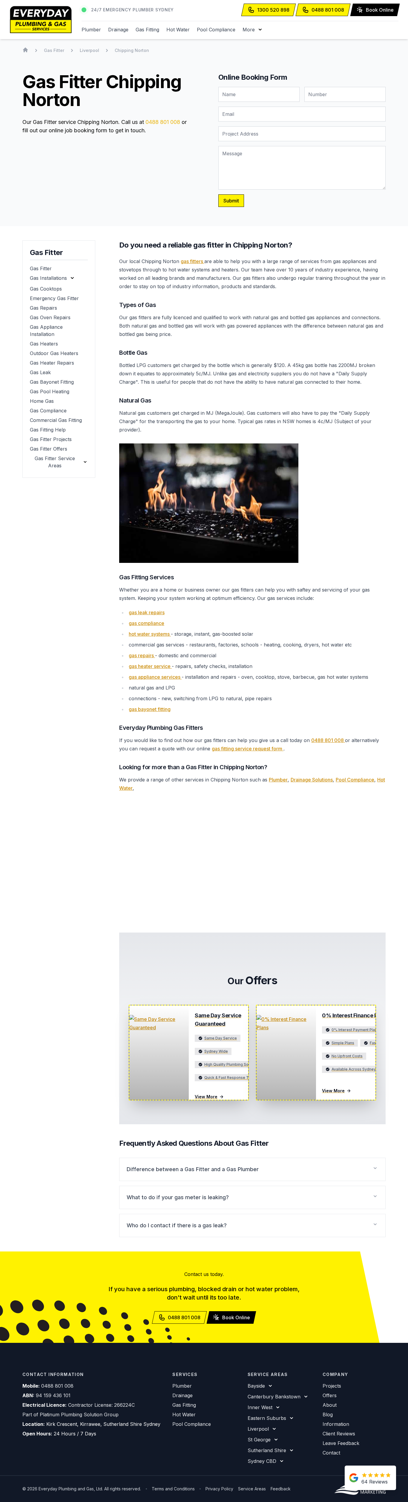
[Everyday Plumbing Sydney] (41, 19)
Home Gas (42, 401)
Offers (330, 1395)
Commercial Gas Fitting (56, 420)
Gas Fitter (41, 268)
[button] (253, 29)
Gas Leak (40, 372)
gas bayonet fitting (150, 709)
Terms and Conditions (173, 1488)
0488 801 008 (162, 122)
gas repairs (142, 655)
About (330, 1405)
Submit (231, 201)
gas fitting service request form (247, 749)
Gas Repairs (43, 308)
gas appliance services (155, 677)
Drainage (118, 30)
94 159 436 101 (53, 1395)
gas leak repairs (147, 612)
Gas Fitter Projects (51, 439)
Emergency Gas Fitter (54, 298)
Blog (328, 1414)
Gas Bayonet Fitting (52, 382)
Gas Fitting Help (48, 430)
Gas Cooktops (46, 289)
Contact (331, 1453)
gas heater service (150, 666)
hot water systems (150, 634)
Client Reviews (339, 1434)
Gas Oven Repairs (50, 317)
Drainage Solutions (312, 780)
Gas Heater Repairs (52, 363)
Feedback (281, 1488)
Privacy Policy (219, 1488)
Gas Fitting (147, 30)
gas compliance (146, 623)
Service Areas (252, 1488)
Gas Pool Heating (49, 391)
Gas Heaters (44, 344)
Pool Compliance (216, 30)
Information (336, 1424)
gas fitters (192, 261)
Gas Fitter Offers (48, 449)
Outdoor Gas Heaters (54, 353)
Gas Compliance (48, 411)
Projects (332, 1386)
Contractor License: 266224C (101, 1405)
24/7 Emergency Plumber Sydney (132, 9)
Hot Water (178, 30)
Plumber (91, 30)
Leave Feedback (341, 1443)
